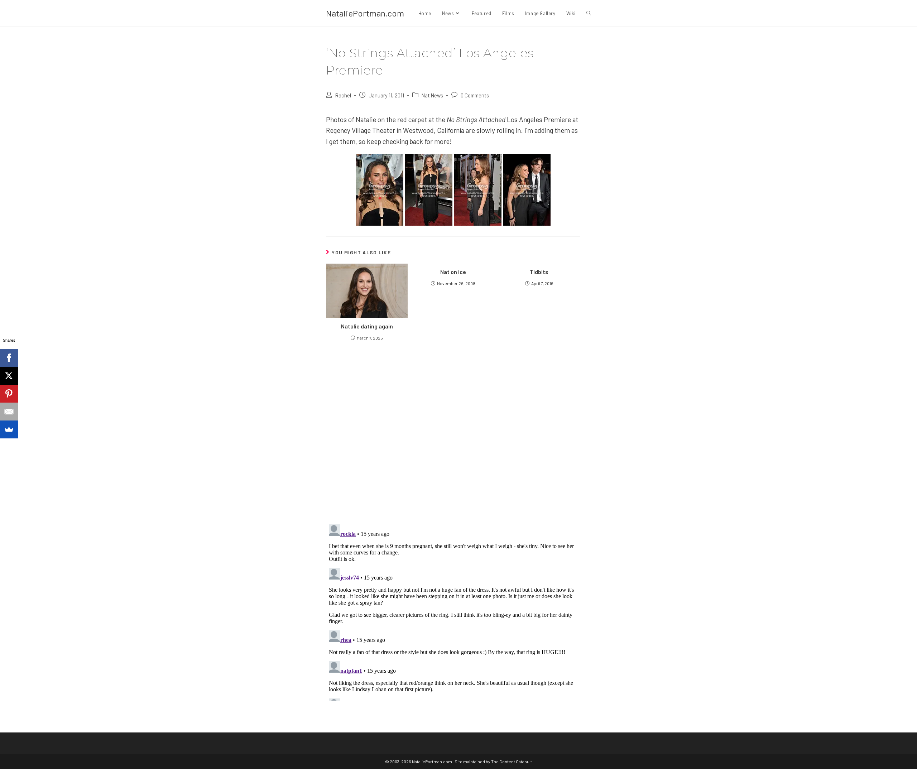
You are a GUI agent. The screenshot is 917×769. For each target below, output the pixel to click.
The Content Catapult (511, 761)
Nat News (432, 95)
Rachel (343, 95)
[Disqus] (453, 611)
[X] (9, 376)
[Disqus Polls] (453, 432)
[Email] (9, 411)
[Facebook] (9, 358)
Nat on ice (453, 271)
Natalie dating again (367, 326)
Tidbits (539, 271)
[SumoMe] (9, 429)
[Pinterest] (9, 394)
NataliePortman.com (365, 13)
